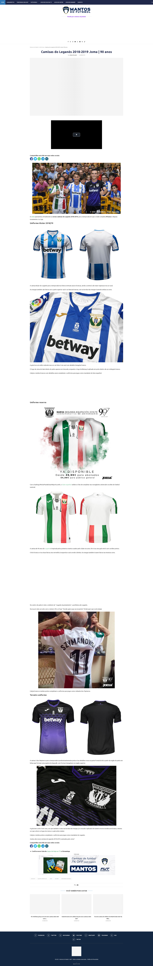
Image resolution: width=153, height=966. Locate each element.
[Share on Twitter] (75, 885)
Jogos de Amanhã (70, 2)
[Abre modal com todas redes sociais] (46, 158)
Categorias (34, 2)
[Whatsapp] (77, 41)
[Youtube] (75, 41)
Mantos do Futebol (34, 47)
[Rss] (82, 41)
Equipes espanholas (42, 878)
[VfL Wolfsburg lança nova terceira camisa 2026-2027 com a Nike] (45, 904)
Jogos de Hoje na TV (46, 2)
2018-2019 (33, 878)
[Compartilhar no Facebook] (31, 158)
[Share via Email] (77, 885)
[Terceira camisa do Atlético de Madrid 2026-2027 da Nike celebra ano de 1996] (108, 904)
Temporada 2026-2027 (22, 2)
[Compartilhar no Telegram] (43, 158)
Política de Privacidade (92, 959)
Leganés (47, 548)
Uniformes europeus (66, 878)
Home (2, 2)
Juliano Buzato (73, 55)
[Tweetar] (35, 158)
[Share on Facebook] (74, 885)
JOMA (51, 878)
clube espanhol (66, 484)
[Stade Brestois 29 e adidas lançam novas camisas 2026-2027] (77, 904)
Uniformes (41, 47)
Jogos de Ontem (58, 2)
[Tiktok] (84, 41)
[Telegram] (79, 41)
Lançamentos (10, 2)
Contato (80, 2)
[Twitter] (70, 41)
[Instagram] (72, 41)
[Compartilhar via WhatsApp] (39, 158)
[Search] (152, 2)
